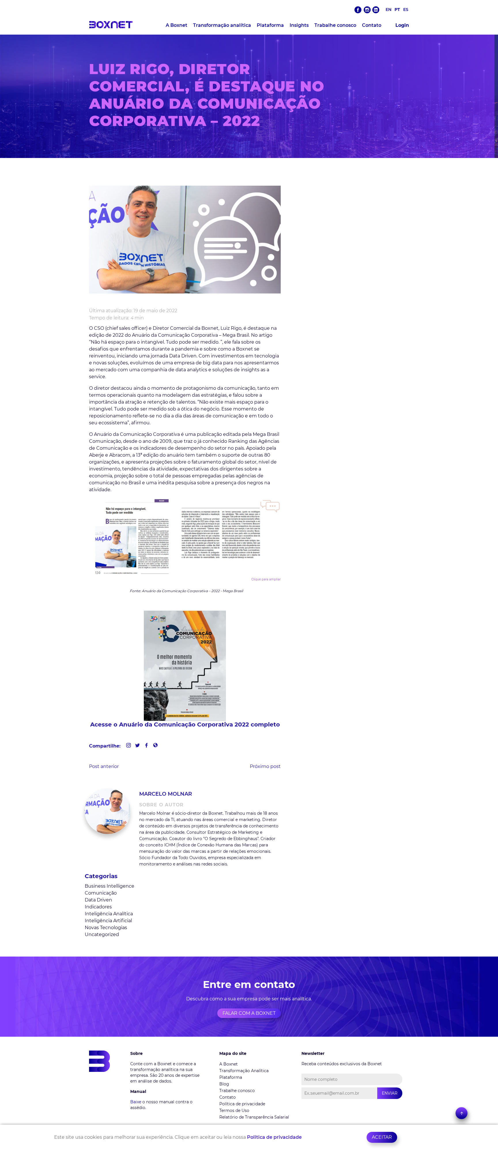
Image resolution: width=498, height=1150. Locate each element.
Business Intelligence (109, 886)
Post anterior (104, 766)
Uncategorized (102, 934)
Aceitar (382, 1137)
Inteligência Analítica (109, 913)
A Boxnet (176, 25)
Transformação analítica (222, 25)
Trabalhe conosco (335, 25)
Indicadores (98, 907)
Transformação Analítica (244, 1070)
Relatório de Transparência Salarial (254, 1117)
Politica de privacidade (274, 1137)
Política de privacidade (242, 1103)
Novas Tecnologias (106, 927)
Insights (299, 25)
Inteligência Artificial (108, 920)
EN (388, 9)
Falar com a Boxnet (249, 1013)
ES (405, 9)
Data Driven (98, 900)
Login (402, 25)
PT (397, 9)
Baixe (135, 1101)
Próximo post (265, 766)
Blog (224, 1084)
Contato (371, 25)
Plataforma (270, 25)
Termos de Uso (234, 1110)
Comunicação (101, 893)
